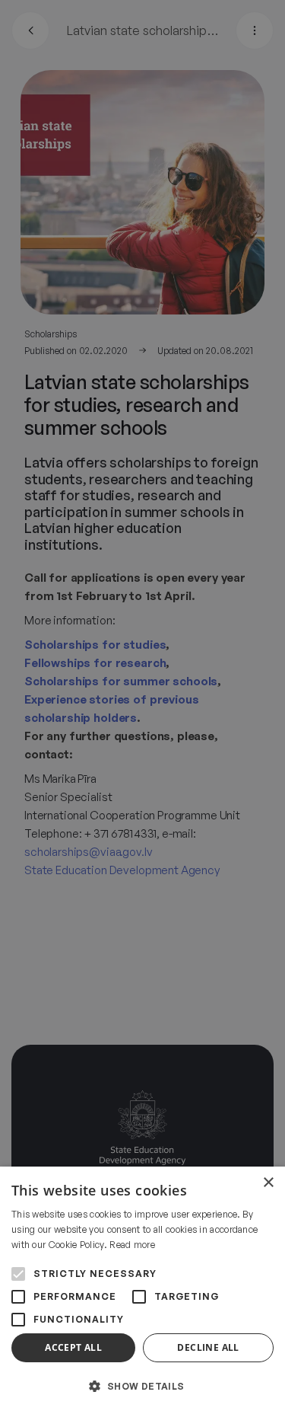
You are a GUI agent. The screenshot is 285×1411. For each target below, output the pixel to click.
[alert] (142, 705)
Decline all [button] (208, 1347)
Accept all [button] (73, 1347)
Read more (132, 1244)
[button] (142, 1385)
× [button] (268, 1183)
